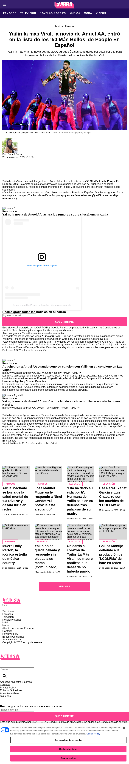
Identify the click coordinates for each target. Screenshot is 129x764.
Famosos (9, 13)
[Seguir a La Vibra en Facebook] (4, 699)
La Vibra (59, 26)
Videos (101, 13)
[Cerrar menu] (3, 663)
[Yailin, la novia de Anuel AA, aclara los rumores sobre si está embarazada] (8, 208)
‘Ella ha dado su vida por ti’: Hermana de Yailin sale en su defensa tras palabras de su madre (80, 501)
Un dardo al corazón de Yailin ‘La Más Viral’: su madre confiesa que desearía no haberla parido (80, 558)
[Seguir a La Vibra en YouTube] (26, 699)
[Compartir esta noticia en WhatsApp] (6, 160)
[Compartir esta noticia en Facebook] (14, 160)
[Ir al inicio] (64, 601)
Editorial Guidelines (13, 636)
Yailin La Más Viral (46, 443)
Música (75, 13)
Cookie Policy (93, 734)
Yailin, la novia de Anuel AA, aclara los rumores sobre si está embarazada (55, 214)
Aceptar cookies (68, 758)
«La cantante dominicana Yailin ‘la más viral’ (27, 341)
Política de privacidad (72, 327)
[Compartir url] (5, 176)
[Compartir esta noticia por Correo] (29, 160)
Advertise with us (11, 639)
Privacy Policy (10, 634)
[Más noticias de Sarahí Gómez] (9, 139)
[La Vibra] (65, 5)
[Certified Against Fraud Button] (13, 645)
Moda (88, 13)
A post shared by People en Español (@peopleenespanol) (42, 305)
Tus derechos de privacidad (68, 740)
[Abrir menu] (4, 4)
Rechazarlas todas (68, 749)
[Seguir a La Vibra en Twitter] (11, 699)
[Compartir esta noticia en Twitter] (21, 160)
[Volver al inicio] (10, 655)
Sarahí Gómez (16, 154)
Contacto (7, 631)
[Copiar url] (9, 169)
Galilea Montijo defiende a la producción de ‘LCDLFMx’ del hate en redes (111, 554)
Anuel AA (7, 443)
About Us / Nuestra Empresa (18, 628)
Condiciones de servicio (114, 722)
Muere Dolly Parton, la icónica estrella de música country (14, 554)
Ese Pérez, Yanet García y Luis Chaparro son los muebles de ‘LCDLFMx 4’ (112, 496)
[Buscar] (4, 676)
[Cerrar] (124, 728)
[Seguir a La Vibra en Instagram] (19, 699)
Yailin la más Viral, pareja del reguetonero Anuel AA (31, 181)
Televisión (28, 13)
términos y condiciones (60, 330)
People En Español (24, 443)
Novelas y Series (53, 13)
